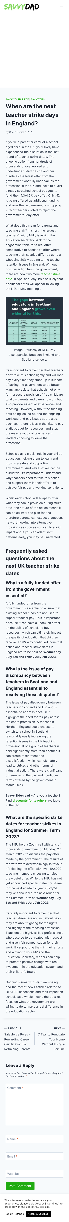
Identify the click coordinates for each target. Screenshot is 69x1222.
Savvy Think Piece (17, 99)
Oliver (12, 132)
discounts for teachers (30, 800)
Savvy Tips (38, 99)
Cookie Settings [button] (14, 1214)
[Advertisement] (34, 51)
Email (12, 1156)
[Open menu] (61, 7)
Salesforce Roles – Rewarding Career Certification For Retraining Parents (17, 1039)
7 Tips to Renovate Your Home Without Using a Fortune (51, 1039)
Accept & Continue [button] (38, 1213)
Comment (15, 1087)
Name (12, 1139)
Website (13, 1174)
